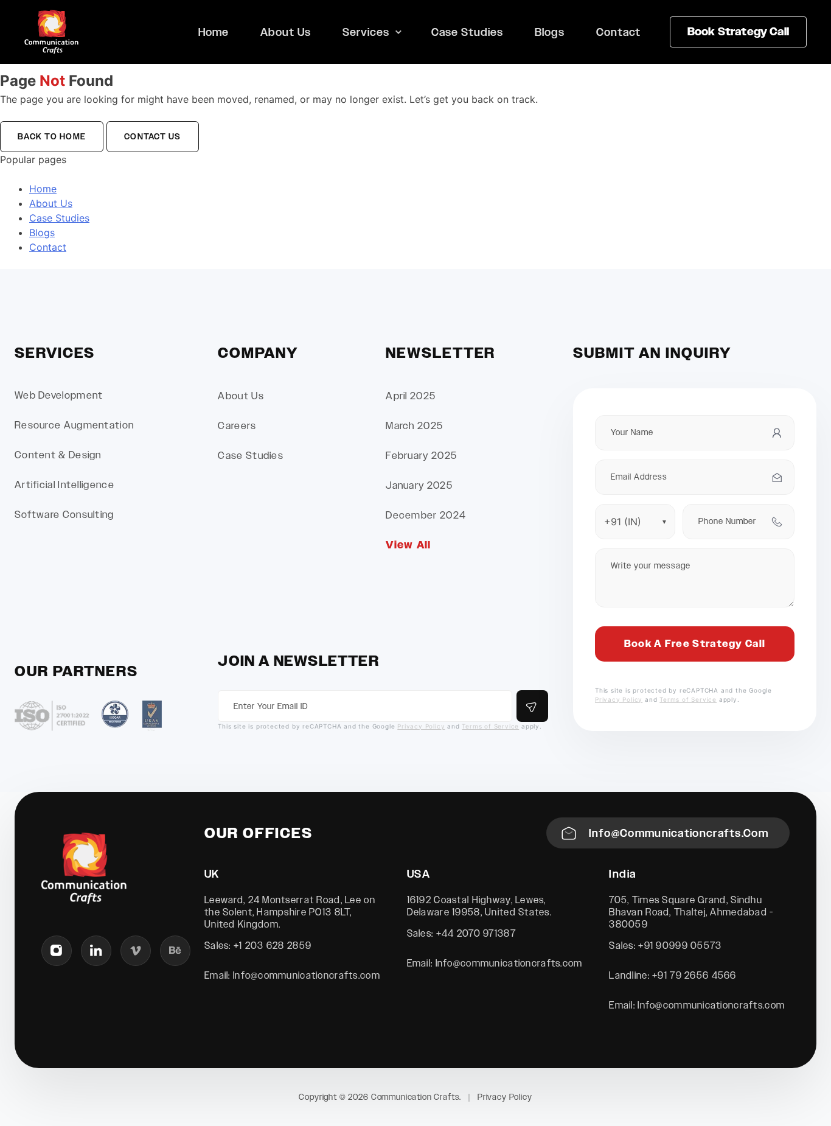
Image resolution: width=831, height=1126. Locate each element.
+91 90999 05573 (679, 945)
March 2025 (414, 426)
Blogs (550, 32)
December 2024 (426, 515)
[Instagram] (56, 950)
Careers (237, 426)
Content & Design (58, 455)
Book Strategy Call (738, 31)
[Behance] (175, 950)
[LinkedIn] (96, 950)
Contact (618, 32)
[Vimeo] (135, 950)
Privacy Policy (421, 726)
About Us (285, 32)
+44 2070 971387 (476, 933)
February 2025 (421, 455)
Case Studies (467, 32)
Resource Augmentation (74, 425)
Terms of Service (490, 726)
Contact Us (152, 136)
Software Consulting (64, 514)
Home (213, 32)
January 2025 (419, 485)
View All (408, 545)
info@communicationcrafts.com (678, 833)
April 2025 (411, 396)
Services (365, 32)
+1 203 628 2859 (272, 945)
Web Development (59, 395)
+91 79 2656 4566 (694, 975)
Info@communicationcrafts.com (306, 975)
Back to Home (52, 136)
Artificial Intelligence (64, 485)
